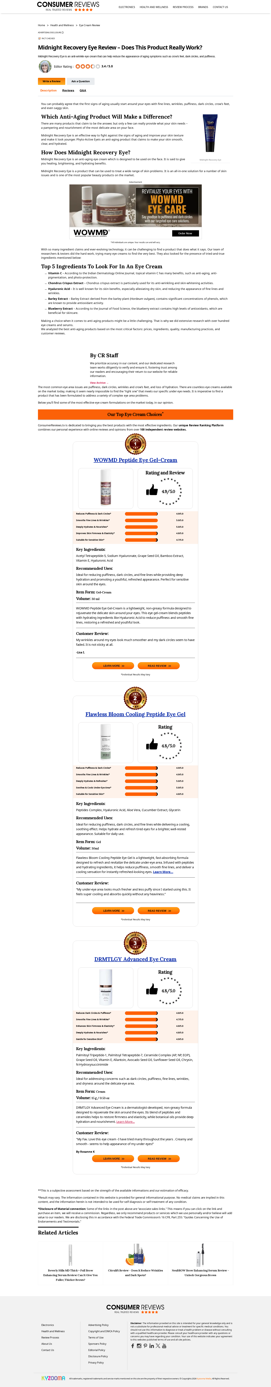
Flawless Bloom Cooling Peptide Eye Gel (135, 714)
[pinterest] (145, 1345)
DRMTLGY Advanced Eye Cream (135, 959)
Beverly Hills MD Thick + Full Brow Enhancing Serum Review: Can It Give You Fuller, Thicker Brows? (70, 1275)
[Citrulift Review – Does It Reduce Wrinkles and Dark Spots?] (135, 1266)
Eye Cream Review (89, 25)
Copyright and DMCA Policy (104, 1331)
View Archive (99, 382)
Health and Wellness (154, 7)
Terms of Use (96, 1337)
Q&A (83, 90)
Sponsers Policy (97, 1343)
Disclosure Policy (98, 1356)
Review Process (183, 7)
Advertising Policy (98, 1325)
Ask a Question (81, 81)
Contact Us (220, 7)
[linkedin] (151, 1345)
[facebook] (132, 1345)
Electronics (127, 7)
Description (48, 90)
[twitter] (158, 1345)
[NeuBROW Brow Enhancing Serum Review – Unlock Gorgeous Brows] (200, 1266)
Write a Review (52, 81)
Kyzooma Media (204, 1378)
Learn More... (163, 872)
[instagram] (139, 1345)
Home (41, 25)
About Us (46, 1343)
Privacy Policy (96, 1362)
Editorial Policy (96, 1350)
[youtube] (164, 1345)
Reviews (68, 90)
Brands (203, 7)
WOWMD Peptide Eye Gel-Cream (135, 460)
